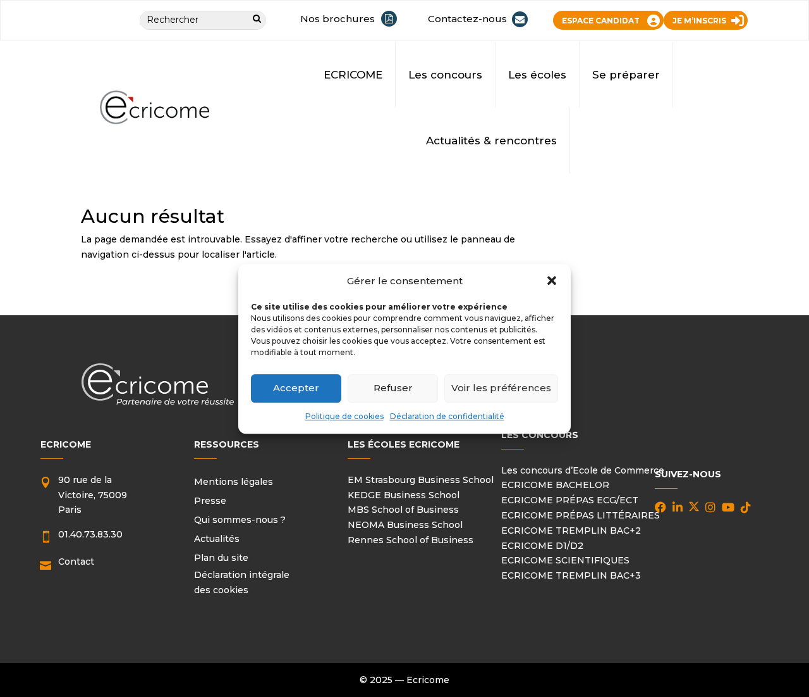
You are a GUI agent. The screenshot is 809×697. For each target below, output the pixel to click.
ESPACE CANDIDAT (601, 20)
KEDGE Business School (403, 495)
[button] (551, 281)
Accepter (296, 388)
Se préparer (626, 74)
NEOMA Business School (405, 525)
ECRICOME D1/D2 (542, 545)
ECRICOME (353, 74)
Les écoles (537, 74)
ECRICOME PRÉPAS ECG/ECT (569, 500)
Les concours (445, 74)
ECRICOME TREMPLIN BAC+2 (571, 530)
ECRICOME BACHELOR (555, 485)
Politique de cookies (344, 416)
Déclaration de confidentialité (447, 416)
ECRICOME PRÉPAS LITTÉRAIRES (580, 515)
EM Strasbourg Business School (421, 480)
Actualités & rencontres (491, 140)
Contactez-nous (467, 19)
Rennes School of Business (410, 540)
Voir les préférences (501, 388)
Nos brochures (337, 19)
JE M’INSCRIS (699, 20)
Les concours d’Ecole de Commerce (582, 470)
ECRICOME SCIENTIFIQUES (565, 560)
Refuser (393, 388)
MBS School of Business (403, 509)
